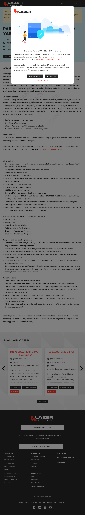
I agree (52, 76)
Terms (46, 80)
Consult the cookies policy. (50, 59)
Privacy (39, 80)
